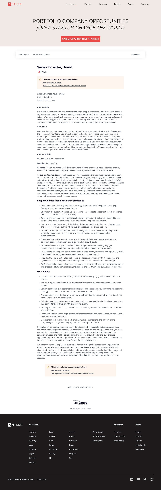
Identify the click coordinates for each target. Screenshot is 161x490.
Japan (31, 445)
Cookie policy (86, 408)
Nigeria (32, 454)
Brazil (51, 432)
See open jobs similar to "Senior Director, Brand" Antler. (64, 86)
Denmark (32, 436)
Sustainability (119, 441)
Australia (32, 432)
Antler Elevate (98, 432)
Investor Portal (119, 436)
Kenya (51, 445)
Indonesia (73, 441)
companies (41, 54)
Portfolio (139, 436)
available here (91, 340)
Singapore (73, 454)
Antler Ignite (97, 441)
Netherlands (74, 449)
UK (50, 458)
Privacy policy (75, 408)
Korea (71, 445)
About (138, 424)
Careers (139, 441)
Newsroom (140, 449)
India (51, 441)
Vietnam (32, 462)
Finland (52, 436)
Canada (72, 432)
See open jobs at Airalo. (52, 83)
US (70, 458)
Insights (138, 432)
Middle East (53, 449)
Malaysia (32, 449)
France (71, 436)
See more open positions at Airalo (80, 387)
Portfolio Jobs (141, 445)
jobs (24, 54)
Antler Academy (99, 436)
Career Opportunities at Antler (80, 38)
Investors (117, 432)
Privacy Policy (42, 479)
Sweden (32, 458)
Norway (52, 454)
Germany (32, 441)
